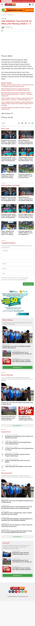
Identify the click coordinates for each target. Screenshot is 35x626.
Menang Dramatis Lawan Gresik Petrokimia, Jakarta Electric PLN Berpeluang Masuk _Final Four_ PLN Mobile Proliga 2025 (17, 94)
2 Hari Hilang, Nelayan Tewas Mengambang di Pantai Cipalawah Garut (18, 443)
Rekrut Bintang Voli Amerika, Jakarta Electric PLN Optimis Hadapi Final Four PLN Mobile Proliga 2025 (15, 89)
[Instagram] (19, 591)
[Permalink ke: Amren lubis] (2, 27)
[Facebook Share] (19, 123)
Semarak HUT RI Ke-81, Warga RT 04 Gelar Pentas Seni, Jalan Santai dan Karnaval (16, 525)
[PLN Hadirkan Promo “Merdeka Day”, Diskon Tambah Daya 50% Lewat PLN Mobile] (7, 361)
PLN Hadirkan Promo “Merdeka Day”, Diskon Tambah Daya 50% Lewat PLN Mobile (21, 360)
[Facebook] (9, 591)
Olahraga (3, 18)
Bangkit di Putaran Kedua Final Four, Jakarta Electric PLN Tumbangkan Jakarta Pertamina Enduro (17, 85)
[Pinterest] (16, 591)
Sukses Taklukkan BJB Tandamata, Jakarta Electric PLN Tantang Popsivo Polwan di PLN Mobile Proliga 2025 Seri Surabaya (17, 103)
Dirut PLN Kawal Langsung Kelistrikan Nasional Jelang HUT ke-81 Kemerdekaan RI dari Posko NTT (16, 531)
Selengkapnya (17, 367)
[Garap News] (10, 4)
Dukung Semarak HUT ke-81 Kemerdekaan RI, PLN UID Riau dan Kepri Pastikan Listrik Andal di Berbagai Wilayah (22, 353)
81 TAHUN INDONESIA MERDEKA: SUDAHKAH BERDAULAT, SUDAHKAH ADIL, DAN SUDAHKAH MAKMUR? (17, 519)
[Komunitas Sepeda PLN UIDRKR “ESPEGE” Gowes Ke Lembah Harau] (26, 168)
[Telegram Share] (29, 123)
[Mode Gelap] (30, 4)
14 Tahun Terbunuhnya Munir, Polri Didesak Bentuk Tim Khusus (19, 449)
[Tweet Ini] (22, 123)
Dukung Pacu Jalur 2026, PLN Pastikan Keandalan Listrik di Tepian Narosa (17, 347)
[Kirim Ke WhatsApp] (32, 123)
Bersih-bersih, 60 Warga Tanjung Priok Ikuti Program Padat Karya (17, 455)
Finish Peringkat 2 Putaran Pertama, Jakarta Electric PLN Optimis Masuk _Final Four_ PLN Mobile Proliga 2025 (17, 98)
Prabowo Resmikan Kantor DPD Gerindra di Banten (17, 461)
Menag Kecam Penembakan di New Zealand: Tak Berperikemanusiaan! (19, 437)
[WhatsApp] (22, 591)
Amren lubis (7, 26)
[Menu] (2, 4)
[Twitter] (13, 591)
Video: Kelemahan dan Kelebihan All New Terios (18, 466)
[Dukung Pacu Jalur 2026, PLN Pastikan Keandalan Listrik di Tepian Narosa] (17, 334)
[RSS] (25, 591)
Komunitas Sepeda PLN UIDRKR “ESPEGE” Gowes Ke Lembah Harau (16, 108)
